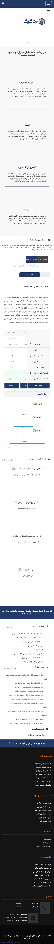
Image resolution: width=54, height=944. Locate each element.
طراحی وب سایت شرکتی (42, 868)
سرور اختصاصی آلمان (43, 803)
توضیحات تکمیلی (38, 385)
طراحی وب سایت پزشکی (42, 875)
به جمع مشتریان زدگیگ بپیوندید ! (27, 743)
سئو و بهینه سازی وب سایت (41, 886)
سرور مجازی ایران (45, 817)
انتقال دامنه (42, 259)
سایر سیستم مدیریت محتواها (27, 445)
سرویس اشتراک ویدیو (11, 942)
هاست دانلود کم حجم (43, 774)
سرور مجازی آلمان (45, 821)
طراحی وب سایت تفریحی (42, 871)
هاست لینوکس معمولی (43, 767)
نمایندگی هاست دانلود (43, 785)
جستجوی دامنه (31, 259)
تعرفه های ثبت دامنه (44, 846)
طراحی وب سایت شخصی (42, 864)
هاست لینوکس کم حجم (30, 275)
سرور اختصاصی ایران (44, 806)
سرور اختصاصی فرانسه (43, 810)
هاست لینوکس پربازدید (43, 770)
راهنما (40, 394)
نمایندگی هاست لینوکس (42, 781)
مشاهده (23, 414)
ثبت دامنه (47, 839)
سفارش (10, 385)
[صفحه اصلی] (3, 3)
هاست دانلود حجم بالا (43, 778)
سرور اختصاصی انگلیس (43, 814)
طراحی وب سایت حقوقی (42, 878)
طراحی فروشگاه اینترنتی (42, 882)
